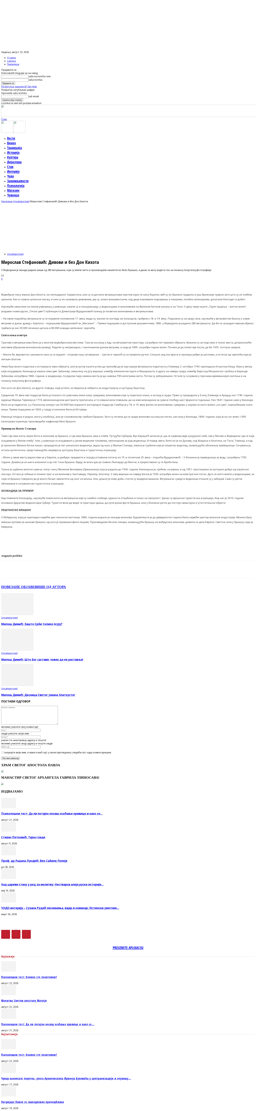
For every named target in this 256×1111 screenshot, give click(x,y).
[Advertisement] (128, 229)
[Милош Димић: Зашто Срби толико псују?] (17, 614)
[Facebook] (5, 934)
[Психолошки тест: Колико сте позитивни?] (8, 970)
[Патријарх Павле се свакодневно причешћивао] (8, 1095)
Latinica (11, 61)
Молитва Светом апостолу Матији (24, 1000)
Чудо (10, 176)
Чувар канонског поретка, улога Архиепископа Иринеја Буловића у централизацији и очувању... (66, 1078)
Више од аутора (50, 586)
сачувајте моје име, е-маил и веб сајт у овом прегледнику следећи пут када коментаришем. (57, 752)
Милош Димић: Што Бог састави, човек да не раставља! (42, 659)
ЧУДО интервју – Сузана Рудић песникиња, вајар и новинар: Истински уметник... (60, 908)
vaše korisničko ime (40, 76)
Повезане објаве (18, 586)
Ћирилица (13, 64)
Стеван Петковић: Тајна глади (23, 837)
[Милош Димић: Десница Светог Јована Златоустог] (17, 685)
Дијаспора (14, 162)
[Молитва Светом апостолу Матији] (8, 994)
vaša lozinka (35, 79)
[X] (16, 934)
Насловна (6, 201)
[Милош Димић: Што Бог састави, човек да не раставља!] (17, 650)
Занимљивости (18, 180)
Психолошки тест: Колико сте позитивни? (29, 977)
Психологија (15, 185)
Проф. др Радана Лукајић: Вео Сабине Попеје (34, 861)
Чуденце (13, 195)
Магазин (13, 190)
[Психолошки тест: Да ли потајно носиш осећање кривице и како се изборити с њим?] (8, 807)
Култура (12, 157)
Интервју (13, 171)
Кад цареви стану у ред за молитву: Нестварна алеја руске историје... (52, 884)
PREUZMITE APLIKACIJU (128, 947)
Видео (11, 143)
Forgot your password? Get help (19, 86)
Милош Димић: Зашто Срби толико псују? (31, 624)
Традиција (14, 147)
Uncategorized (21, 201)
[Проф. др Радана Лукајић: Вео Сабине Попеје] (8, 854)
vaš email (34, 96)
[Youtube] (26, 934)
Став (10, 166)
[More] (76, 284)
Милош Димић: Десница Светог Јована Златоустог (38, 695)
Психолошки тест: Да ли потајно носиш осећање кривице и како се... (51, 813)
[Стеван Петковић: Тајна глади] (8, 831)
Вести (11, 138)
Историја (13, 152)
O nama (11, 57)
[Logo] (7, 131)
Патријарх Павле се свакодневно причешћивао (32, 1102)
